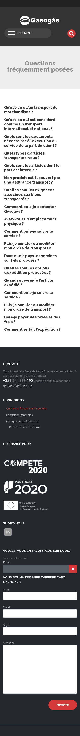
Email (6, 562)
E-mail (6, 607)
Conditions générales (19, 415)
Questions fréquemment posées (26, 408)
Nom (6, 589)
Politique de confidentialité (22, 421)
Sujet (6, 625)
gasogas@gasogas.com (18, 385)
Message (9, 643)
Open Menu (24, 33)
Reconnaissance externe (24, 427)
